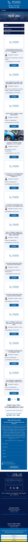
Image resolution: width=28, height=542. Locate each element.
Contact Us (15, 494)
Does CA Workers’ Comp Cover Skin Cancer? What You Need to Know (14, 323)
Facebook (10, 488)
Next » (18, 399)
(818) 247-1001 (15, 7)
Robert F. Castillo (14, 55)
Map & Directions (14, 512)
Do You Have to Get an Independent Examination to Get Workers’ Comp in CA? (14, 175)
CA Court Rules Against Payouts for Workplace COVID (14, 351)
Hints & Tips (7, 57)
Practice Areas (22, 493)
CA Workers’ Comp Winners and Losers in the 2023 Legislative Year (14, 205)
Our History (7, 493)
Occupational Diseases (10, 270)
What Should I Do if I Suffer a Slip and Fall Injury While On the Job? (14, 83)
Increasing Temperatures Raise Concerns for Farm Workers (14, 264)
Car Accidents (8, 149)
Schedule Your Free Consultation (14, 410)
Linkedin (14, 488)
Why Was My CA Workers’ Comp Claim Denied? (14, 114)
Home (3, 493)
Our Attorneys (14, 493)
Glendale (10, 5)
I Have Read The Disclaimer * (9, 463)
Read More (14, 65)
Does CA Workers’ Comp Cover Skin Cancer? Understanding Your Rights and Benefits (14, 233)
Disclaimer (4, 462)
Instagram (17, 488)
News (20, 208)
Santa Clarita (17, 5)
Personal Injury (14, 57)
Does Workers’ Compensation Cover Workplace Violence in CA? (14, 381)
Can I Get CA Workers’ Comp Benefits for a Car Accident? (14, 143)
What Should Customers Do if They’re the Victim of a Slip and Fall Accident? (14, 51)
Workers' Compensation (15, 90)
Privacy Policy (10, 462)
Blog (11, 494)
